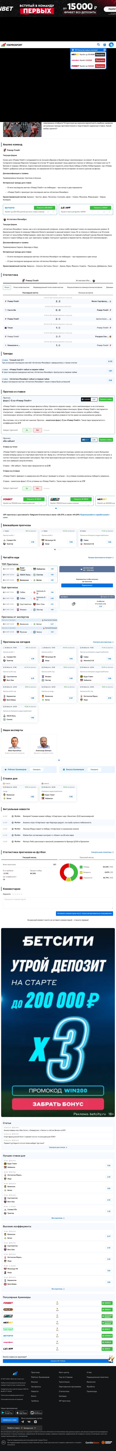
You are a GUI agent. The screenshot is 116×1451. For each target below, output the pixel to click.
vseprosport (11, 45)
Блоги (91, 39)
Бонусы (84, 39)
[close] (104, 50)
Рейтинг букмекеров (62, 39)
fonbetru (58, 725)
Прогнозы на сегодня (43, 39)
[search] (98, 45)
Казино (76, 39)
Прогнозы (29, 39)
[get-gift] (104, 45)
